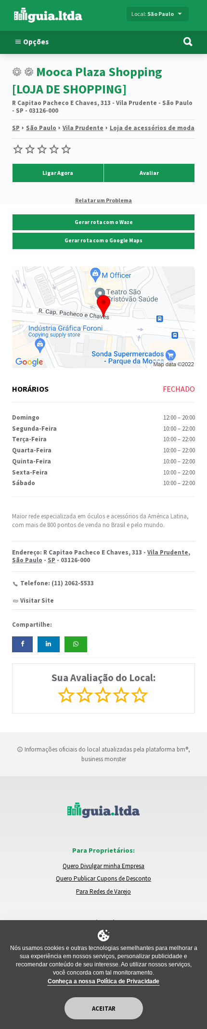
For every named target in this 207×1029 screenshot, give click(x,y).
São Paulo (41, 128)
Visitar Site (37, 600)
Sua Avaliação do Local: (103, 677)
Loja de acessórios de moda (152, 128)
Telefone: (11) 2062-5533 (57, 583)
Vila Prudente (83, 128)
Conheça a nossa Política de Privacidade (103, 981)
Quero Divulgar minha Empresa (103, 866)
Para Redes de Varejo (103, 891)
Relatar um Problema (103, 200)
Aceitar (104, 1008)
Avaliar (149, 172)
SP (16, 128)
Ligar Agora (57, 172)
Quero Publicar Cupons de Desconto (103, 878)
